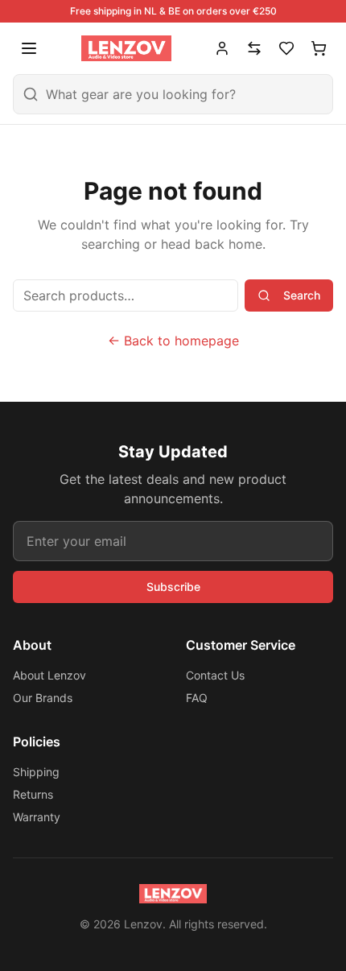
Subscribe (173, 586)
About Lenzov (49, 675)
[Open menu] (29, 48)
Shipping (36, 772)
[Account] (222, 48)
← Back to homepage (173, 341)
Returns (33, 794)
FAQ (197, 697)
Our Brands (42, 697)
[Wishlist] (286, 48)
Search (301, 295)
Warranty (36, 817)
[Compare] (254, 48)
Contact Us (215, 675)
